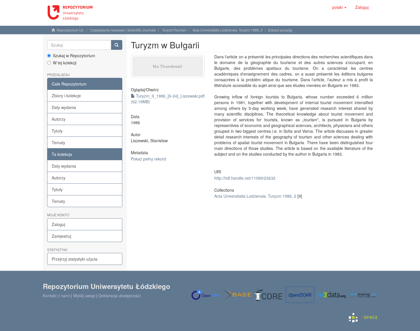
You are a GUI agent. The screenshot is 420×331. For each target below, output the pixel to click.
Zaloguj (58, 224)
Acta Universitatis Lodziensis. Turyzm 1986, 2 (228, 29)
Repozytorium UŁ (70, 29)
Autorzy (58, 119)
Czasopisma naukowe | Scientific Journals (123, 29)
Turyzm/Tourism (174, 29)
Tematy (58, 142)
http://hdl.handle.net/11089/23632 (244, 178)
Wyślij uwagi (84, 295)
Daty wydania (64, 107)
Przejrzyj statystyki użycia (74, 259)
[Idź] (116, 45)
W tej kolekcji (64, 63)
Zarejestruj (61, 236)
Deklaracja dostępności (120, 295)
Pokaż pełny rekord (148, 159)
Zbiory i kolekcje (66, 95)
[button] (339, 7)
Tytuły (57, 131)
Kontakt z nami (56, 295)
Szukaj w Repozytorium (74, 55)
